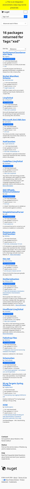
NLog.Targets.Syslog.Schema (13, 384)
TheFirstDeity (8, 360)
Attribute (10, 415)
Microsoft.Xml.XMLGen (14, 120)
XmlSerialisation (11, 279)
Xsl (22, 350)
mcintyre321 (8, 100)
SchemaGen (8, 358)
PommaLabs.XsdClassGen (9, 233)
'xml (5, 370)
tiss (8, 271)
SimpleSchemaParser (13, 212)
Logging (16, 395)
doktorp (7, 236)
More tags (18, 418)
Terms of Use (22, 477)
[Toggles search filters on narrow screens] (25, 23)
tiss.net (6, 259)
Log (13, 395)
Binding (19, 415)
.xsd (6, 372)
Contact (5, 437)
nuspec (10, 88)
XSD (8, 110)
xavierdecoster (9, 80)
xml (5, 131)
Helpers (13, 351)
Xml (5, 204)
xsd (5, 66)
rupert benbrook (9, 143)
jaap (6, 194)
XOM (5, 405)
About (15, 477)
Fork (21, 244)
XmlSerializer (13, 151)
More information (8, 186)
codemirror (10, 224)
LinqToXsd (8, 98)
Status (4, 445)
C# (8, 372)
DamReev (7, 163)
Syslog (10, 395)
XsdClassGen (9, 141)
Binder (15, 415)
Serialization (20, 291)
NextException (9, 407)
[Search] (25, 16)
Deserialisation (7, 293)
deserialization (10, 416)
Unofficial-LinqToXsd (13, 309)
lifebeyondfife (9, 281)
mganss (7, 56)
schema (9, 370)
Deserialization (16, 293)
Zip (24, 350)
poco (10, 271)
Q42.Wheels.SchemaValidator (11, 191)
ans (5, 271)
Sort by (5, 49)
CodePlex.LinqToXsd (13, 161)
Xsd (8, 204)
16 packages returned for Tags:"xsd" (13, 36)
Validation (5, 294)
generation (6, 418)
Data (4, 416)
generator (12, 372)
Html (12, 350)
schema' (23, 370)
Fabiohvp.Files (10, 338)
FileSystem (7, 350)
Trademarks (13, 482)
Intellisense (22, 395)
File (10, 351)
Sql (15, 350)
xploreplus (8, 122)
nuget (6, 88)
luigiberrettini (9, 387)
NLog (5, 395)
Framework (17, 416)
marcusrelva (8, 261)
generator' (15, 370)
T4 (18, 151)
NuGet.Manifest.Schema (11, 77)
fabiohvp (7, 340)
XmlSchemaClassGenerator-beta (14, 53)
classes (14, 271)
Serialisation (13, 291)
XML (5, 110)
